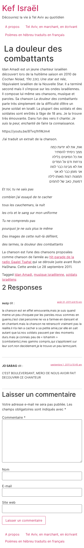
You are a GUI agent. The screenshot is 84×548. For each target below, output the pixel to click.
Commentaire (13, 417)
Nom (5, 469)
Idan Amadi (23, 274)
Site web (8, 502)
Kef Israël (20, 8)
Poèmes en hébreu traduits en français (34, 35)
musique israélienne (49, 274)
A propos (12, 27)
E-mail (7, 486)
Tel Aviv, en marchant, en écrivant (51, 27)
